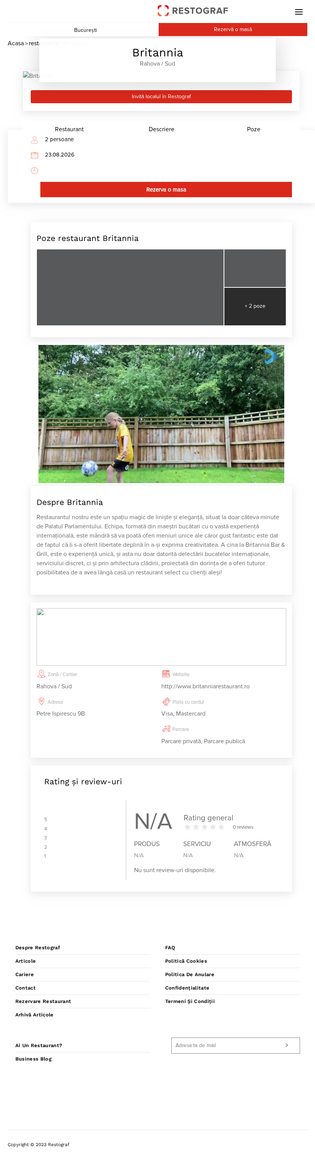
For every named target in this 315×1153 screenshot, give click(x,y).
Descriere (161, 129)
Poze (253, 129)
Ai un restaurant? (39, 1045)
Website (180, 674)
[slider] (204, 827)
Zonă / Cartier (62, 674)
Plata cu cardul (188, 702)
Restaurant (69, 129)
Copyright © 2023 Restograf (39, 1144)
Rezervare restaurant (43, 1001)
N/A (139, 855)
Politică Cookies (186, 961)
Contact (25, 988)
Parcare (180, 729)
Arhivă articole (34, 1015)
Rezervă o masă (233, 29)
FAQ (170, 947)
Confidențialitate (187, 988)
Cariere (24, 974)
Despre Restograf (37, 947)
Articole (25, 961)
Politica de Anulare (189, 974)
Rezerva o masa (166, 190)
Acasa (16, 43)
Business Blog (33, 1059)
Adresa (55, 702)
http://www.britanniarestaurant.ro (205, 686)
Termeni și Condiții (190, 1001)
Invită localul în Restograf (161, 96)
